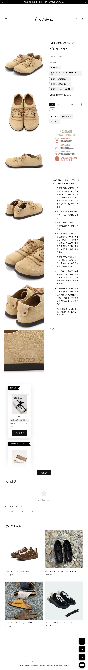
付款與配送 (35, 665)
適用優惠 (52, 63)
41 (65, 104)
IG (82, 649)
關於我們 (21, 665)
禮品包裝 (16, 417)
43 (78, 104)
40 (59, 104)
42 (72, 104)
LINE (82, 657)
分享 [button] (53, 329)
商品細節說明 (58, 665)
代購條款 (42, 665)
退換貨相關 (49, 665)
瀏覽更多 (44, 473)
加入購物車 (20, 433)
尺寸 (50, 100)
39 (52, 104)
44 (52, 109)
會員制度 (28, 665)
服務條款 (66, 665)
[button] (6, 19)
